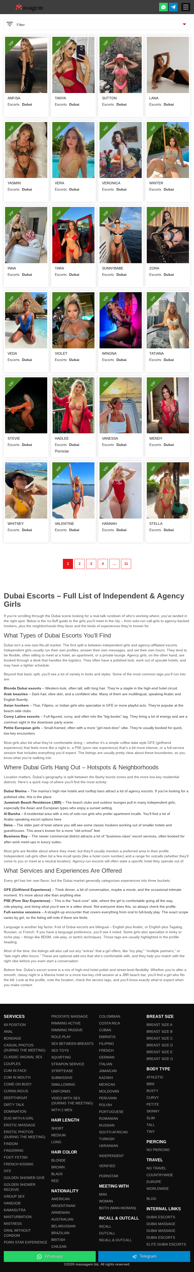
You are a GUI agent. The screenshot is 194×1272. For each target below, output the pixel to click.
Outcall (107, 1233)
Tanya (60, 98)
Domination (15, 1111)
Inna (12, 268)
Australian (62, 1219)
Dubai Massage (161, 1224)
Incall (105, 1226)
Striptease (62, 1071)
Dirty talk (14, 1105)
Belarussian (63, 1226)
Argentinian (63, 1206)
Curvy (153, 1098)
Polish (105, 1105)
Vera (59, 183)
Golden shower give (24, 1178)
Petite (153, 1104)
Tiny (151, 1132)
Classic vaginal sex (23, 1057)
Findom (11, 1144)
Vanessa (110, 438)
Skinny (153, 1111)
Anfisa (14, 98)
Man (103, 1194)
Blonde (58, 1160)
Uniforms (60, 1091)
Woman (106, 1201)
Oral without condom (17, 1232)
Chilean (58, 1247)
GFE (7, 1171)
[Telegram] (173, 7)
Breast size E (160, 1052)
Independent (111, 1156)
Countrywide (160, 1175)
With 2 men (61, 1110)
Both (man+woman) (117, 1208)
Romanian (108, 1118)
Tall (151, 1125)
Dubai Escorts (161, 1217)
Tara (59, 268)
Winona (109, 353)
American (60, 1199)
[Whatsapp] (163, 7)
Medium (58, 1135)
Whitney (16, 524)
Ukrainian (108, 1146)
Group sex (14, 1196)
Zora (154, 268)
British (58, 1240)
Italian (105, 1064)
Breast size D (160, 1045)
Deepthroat (16, 1098)
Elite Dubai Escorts (166, 1244)
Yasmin (14, 183)
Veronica (111, 183)
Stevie (14, 438)
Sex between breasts (72, 1044)
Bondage (12, 1038)
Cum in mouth (17, 1077)
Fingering (13, 1150)
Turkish (106, 1139)
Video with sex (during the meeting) (72, 1100)
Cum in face (15, 1071)
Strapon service (67, 1064)
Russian (106, 1125)
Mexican (107, 1084)
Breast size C (160, 1038)
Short (57, 1128)
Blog (151, 1199)
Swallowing (63, 1084)
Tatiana (156, 353)
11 (126, 564)
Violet (61, 353)
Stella (155, 524)
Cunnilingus (16, 1091)
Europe (154, 1182)
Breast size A (159, 1025)
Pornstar (108, 1176)
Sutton (109, 98)
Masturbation (18, 1217)
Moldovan (109, 1091)
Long (56, 1142)
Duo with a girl (19, 1118)
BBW (150, 1084)
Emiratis (107, 1037)
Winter (156, 183)
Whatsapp (53, 1256)
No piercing (158, 1150)
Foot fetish (16, 1157)
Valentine (64, 524)
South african (113, 1132)
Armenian (60, 1212)
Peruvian (108, 1098)
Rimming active (66, 1023)
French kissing (19, 1164)
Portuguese (111, 1112)
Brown (58, 1167)
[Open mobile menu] (185, 7)
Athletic (155, 1077)
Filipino (106, 1044)
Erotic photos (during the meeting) (24, 1134)
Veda (12, 353)
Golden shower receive (19, 1187)
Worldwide (158, 1189)
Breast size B (160, 1031)
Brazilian (60, 1233)
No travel (156, 1168)
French (106, 1050)
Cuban (105, 1030)
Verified (107, 1166)
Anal (8, 1031)
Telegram (148, 1256)
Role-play (61, 1037)
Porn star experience (25, 1242)
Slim (151, 1118)
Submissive (61, 1078)
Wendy (155, 438)
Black (57, 1174)
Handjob (12, 1203)
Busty (152, 1091)
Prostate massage (69, 1016)
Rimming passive (67, 1030)
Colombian (109, 1016)
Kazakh (106, 1078)
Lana (153, 98)
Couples (12, 1064)
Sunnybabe (112, 268)
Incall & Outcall (115, 1240)
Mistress (13, 1224)
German (106, 1057)
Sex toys (60, 1050)
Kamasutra (15, 1210)
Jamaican (108, 1071)
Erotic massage (19, 1125)
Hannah (109, 524)
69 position (15, 1025)
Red (55, 1181)
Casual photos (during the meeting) (24, 1047)
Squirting (61, 1057)
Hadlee (62, 438)
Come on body (18, 1084)
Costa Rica (109, 1023)
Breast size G (160, 1059)
